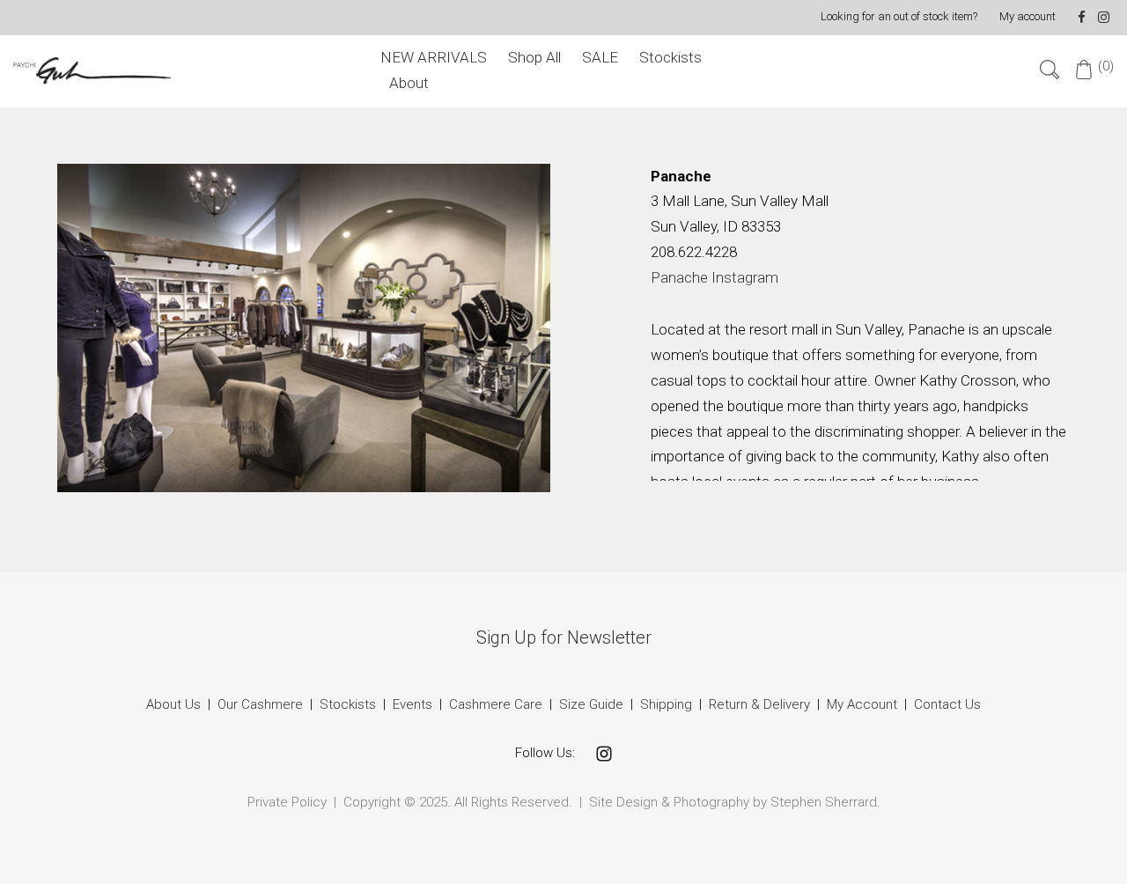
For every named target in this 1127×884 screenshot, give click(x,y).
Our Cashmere (260, 704)
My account (1027, 16)
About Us (173, 704)
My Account (862, 704)
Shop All (534, 57)
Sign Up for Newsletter (564, 637)
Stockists (670, 57)
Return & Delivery (761, 704)
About (409, 83)
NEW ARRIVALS (433, 57)
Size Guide (591, 704)
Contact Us (947, 704)
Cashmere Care (495, 704)
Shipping (666, 704)
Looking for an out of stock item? (899, 16)
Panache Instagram (714, 277)
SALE (600, 57)
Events (412, 704)
